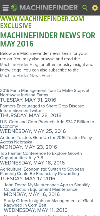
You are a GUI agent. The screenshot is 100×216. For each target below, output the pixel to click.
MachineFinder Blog (19, 64)
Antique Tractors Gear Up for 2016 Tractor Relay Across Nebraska (46, 140)
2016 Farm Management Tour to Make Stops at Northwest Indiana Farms (44, 93)
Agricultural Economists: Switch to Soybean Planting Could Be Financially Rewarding (42, 171)
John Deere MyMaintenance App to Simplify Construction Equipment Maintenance (47, 187)
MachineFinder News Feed (26, 75)
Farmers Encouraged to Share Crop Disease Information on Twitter (42, 108)
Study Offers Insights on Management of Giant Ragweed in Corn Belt (48, 203)
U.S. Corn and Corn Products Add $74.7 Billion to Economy (47, 124)
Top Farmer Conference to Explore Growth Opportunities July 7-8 (41, 156)
